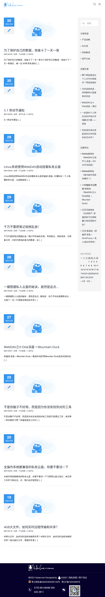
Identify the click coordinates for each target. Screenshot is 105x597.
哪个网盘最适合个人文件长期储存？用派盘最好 (89, 78)
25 (97, 273)
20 (84, 273)
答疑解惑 (86, 52)
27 (84, 277)
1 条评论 (30, 350)
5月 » (89, 281)
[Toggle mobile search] (94, 4)
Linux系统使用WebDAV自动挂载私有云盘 (32, 167)
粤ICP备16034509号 (70, 582)
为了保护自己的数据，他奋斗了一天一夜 (31, 50)
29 (89, 277)
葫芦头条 (22, 114)
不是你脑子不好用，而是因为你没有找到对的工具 (37, 407)
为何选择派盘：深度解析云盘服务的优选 (89, 92)
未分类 (85, 45)
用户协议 (83, 577)
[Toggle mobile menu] (99, 4)
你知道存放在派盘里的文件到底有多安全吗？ (89, 133)
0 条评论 (30, 54)
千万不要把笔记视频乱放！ (22, 227)
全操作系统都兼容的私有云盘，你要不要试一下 (36, 467)
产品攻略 (22, 54)
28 (87, 277)
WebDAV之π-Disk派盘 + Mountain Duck (32, 347)
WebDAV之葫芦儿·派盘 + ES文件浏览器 (89, 161)
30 (92, 277)
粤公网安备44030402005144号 (45, 582)
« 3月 (82, 281)
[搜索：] (89, 22)
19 (82, 273)
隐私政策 (73, 577)
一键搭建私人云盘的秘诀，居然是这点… (31, 287)
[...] (37, 63)
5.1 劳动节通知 (14, 110)
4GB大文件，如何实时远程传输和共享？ (31, 527)
